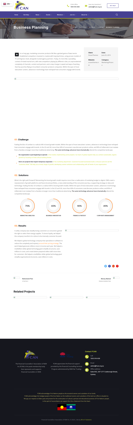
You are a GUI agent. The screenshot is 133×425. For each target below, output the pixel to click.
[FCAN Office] (68, 6)
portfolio (83, 27)
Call (91, 356)
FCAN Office (74, 4)
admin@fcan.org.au (97, 366)
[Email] (87, 364)
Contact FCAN (90, 351)
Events (48, 15)
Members (60, 15)
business (92, 27)
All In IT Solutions (86, 420)
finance (34, 318)
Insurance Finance (102, 314)
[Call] (87, 357)
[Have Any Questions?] (86, 6)
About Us (84, 15)
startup (101, 27)
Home (16, 15)
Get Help (26, 15)
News (37, 15)
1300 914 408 (95, 358)
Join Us (72, 15)
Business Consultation (30, 314)
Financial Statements (66, 314)
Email (92, 363)
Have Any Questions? (94, 4)
